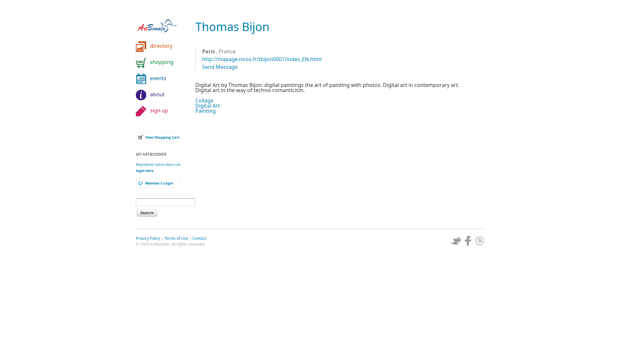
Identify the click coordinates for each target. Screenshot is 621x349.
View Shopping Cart (162, 137)
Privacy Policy (148, 238)
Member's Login (159, 183)
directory (161, 45)
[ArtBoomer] (162, 23)
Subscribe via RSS (480, 241)
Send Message (220, 66)
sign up (159, 110)
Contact (199, 238)
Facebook (468, 241)
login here (144, 170)
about (157, 94)
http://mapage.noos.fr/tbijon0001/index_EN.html (261, 59)
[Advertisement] (340, 170)
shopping (161, 62)
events (158, 78)
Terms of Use (176, 238)
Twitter (456, 241)
